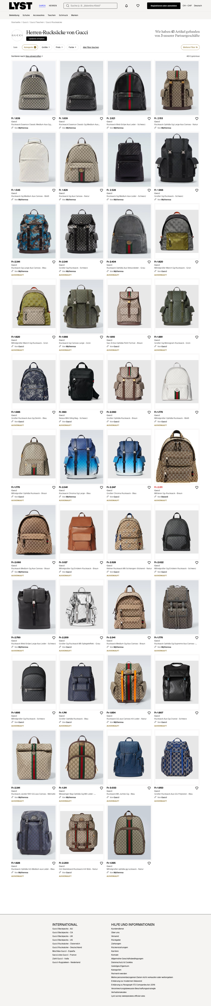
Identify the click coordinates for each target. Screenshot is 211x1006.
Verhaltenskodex (118, 992)
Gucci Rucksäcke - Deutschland (67, 947)
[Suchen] (67, 5)
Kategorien (116, 969)
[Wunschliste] (138, 5)
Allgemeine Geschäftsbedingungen (127, 958)
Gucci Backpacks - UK (62, 936)
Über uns (115, 932)
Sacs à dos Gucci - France (64, 955)
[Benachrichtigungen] (126, 5)
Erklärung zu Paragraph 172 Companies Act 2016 (133, 984)
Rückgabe (116, 940)
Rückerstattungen (119, 947)
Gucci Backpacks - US (62, 940)
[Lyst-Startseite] (20, 5)
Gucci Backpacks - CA (62, 932)
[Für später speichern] (54, 119)
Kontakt (114, 955)
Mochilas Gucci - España (63, 951)
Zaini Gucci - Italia (60, 958)
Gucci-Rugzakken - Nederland (66, 962)
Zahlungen (116, 943)
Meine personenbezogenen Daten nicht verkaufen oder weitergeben (142, 977)
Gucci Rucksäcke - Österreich (66, 943)
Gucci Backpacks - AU (62, 928)
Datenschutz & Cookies (122, 962)
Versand (115, 936)
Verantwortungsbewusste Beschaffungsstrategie (133, 988)
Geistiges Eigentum (120, 966)
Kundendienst (117, 928)
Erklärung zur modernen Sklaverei (126, 981)
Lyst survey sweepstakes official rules (128, 996)
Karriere (115, 951)
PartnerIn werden (119, 973)
